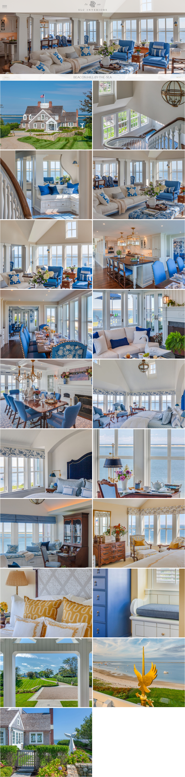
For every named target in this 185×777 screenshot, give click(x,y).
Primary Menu (92, 6)
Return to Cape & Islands (12, 73)
